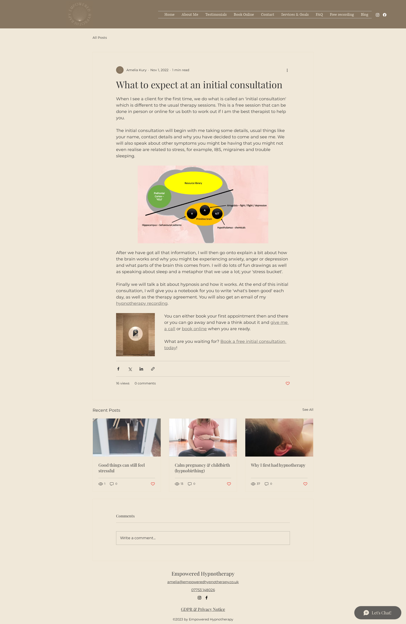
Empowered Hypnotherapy (203, 573)
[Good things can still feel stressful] (127, 438)
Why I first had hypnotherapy (278, 465)
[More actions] (287, 70)
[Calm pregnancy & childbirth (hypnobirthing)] (203, 438)
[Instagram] (377, 14)
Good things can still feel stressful (121, 467)
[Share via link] (153, 369)
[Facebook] (384, 14)
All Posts (100, 37)
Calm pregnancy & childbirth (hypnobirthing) (202, 467)
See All (307, 409)
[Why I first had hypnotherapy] (279, 438)
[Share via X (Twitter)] (130, 369)
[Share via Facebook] (118, 369)
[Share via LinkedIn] (141, 369)
